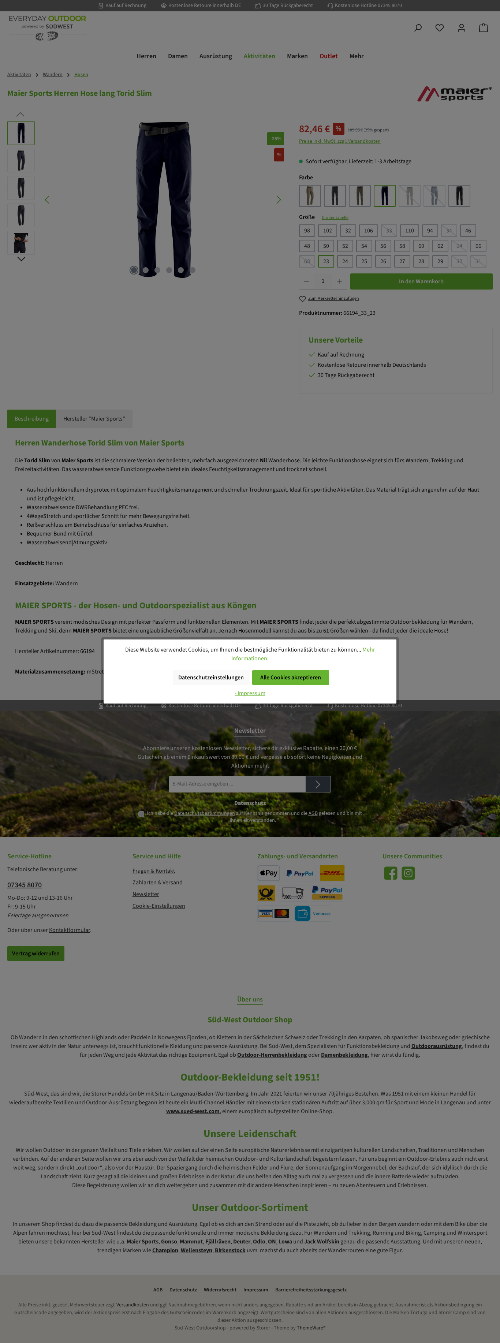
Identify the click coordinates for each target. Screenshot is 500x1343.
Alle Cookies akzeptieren (290, 678)
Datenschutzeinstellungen (211, 678)
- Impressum (250, 693)
